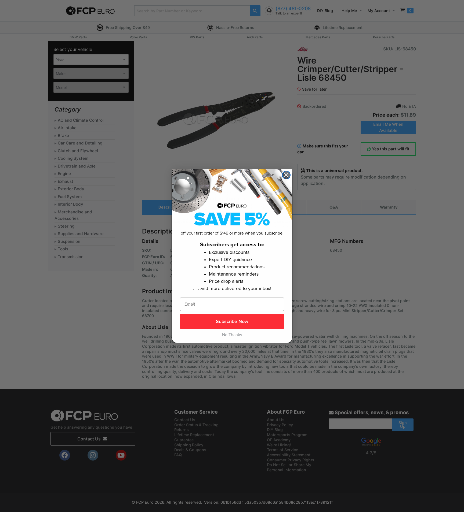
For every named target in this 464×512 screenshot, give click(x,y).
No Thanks (232, 334)
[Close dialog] (286, 175)
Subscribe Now (232, 321)
